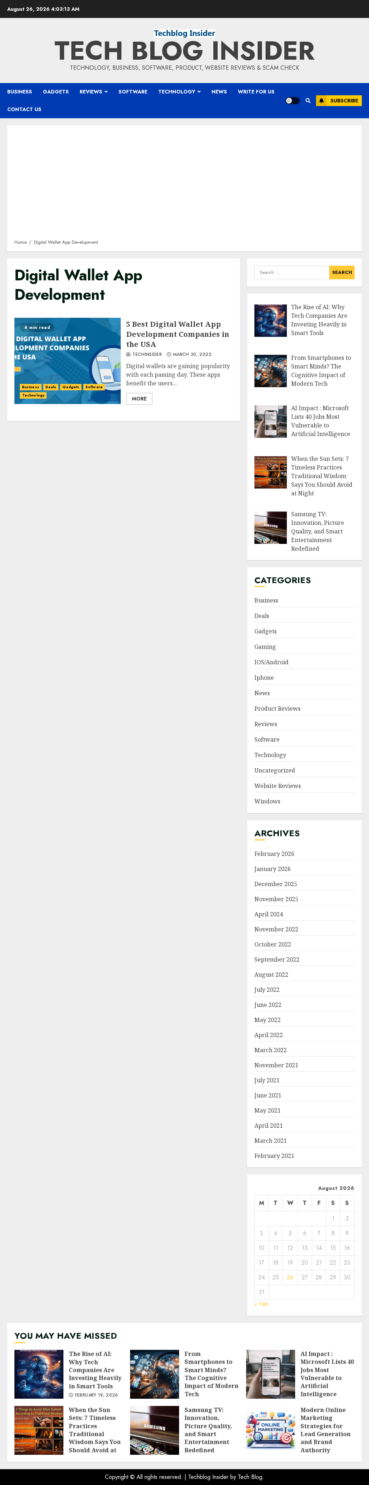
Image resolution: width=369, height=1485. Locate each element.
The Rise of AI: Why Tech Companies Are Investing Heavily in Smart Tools (38, 1374)
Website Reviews (277, 786)
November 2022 (276, 929)
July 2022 (267, 990)
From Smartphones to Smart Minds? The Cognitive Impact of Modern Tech (154, 1374)
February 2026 (274, 854)
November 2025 (276, 899)
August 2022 (271, 974)
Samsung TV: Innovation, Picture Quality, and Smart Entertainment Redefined (154, 1430)
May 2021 (267, 1110)
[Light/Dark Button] (292, 100)
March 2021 (270, 1141)
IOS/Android (271, 662)
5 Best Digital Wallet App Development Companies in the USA (67, 361)
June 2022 (267, 1005)
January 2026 (272, 869)
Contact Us (24, 109)
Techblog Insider (208, 1477)
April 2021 (268, 1125)
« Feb (261, 1304)
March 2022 (270, 1050)
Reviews (91, 91)
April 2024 (268, 914)
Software (133, 91)
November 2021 (276, 1065)
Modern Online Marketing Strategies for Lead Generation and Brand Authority (270, 1430)
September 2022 (276, 959)
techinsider (146, 355)
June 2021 (267, 1095)
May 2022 (267, 1020)
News (219, 91)
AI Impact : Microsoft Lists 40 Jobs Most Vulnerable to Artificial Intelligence (270, 1374)
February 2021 (274, 1156)
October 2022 (272, 944)
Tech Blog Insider (184, 50)
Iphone (264, 678)
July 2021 (267, 1080)
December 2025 (275, 884)
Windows (267, 801)
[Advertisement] (184, 184)
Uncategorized (274, 770)
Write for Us (256, 91)
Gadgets (56, 91)
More (139, 398)
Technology (176, 91)
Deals (51, 387)
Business (19, 91)
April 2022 (268, 1035)
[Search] (307, 100)
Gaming (265, 647)
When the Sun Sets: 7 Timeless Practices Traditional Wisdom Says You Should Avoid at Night (38, 1430)
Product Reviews (277, 708)
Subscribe (344, 100)
